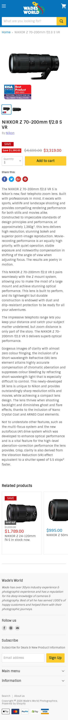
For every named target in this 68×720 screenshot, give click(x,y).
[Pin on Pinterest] (25, 179)
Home (6, 32)
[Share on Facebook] (4, 179)
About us (19, 696)
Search (6, 696)
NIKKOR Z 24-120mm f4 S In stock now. (20, 538)
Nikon (10, 133)
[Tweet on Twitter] (11, 179)
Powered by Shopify (14, 703)
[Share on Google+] (18, 179)
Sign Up (55, 658)
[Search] (61, 21)
